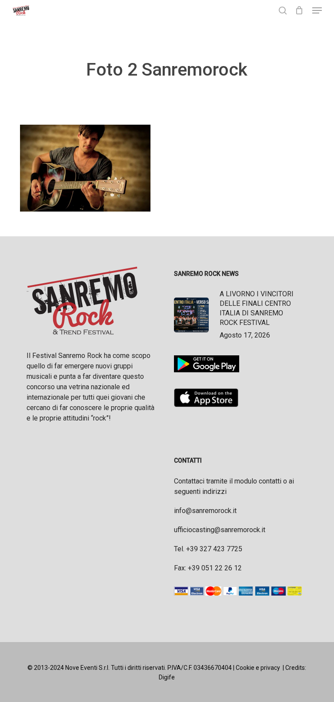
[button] (317, 10)
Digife (167, 677)
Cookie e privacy (258, 667)
